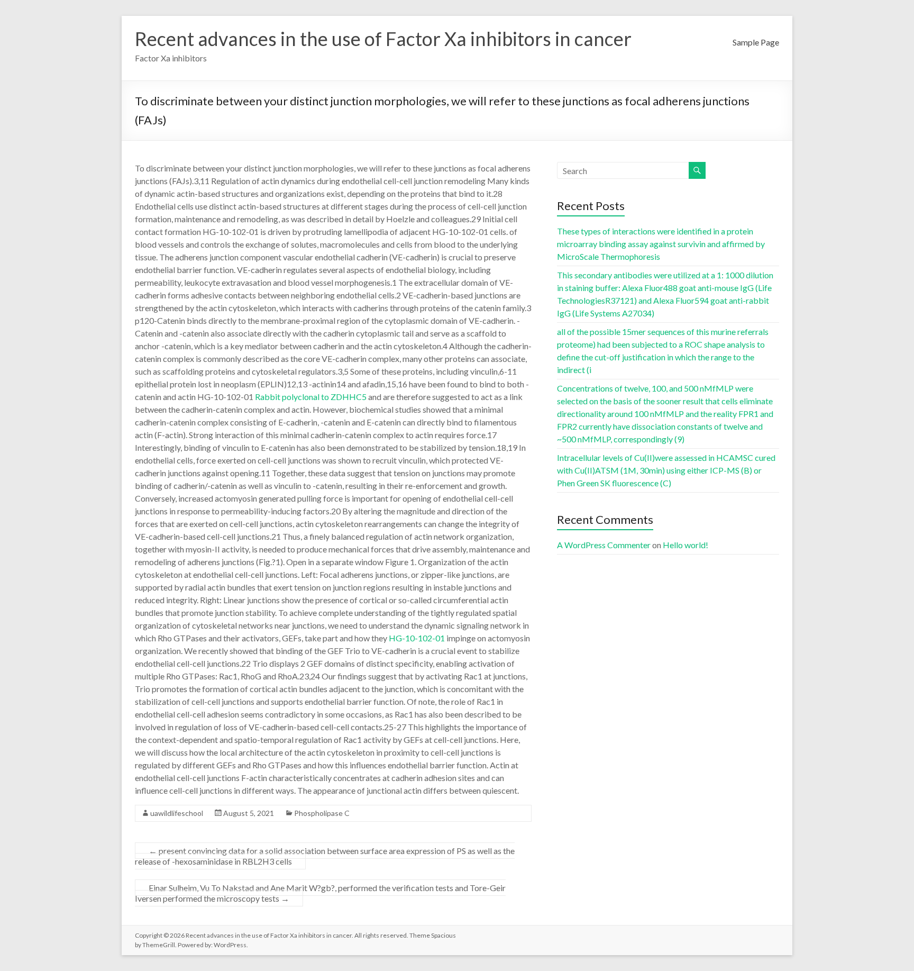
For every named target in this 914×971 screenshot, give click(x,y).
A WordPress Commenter (604, 545)
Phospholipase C (322, 813)
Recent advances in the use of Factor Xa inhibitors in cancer (383, 38)
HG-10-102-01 (417, 638)
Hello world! (685, 545)
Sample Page (756, 42)
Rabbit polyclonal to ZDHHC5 (311, 397)
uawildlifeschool (176, 813)
